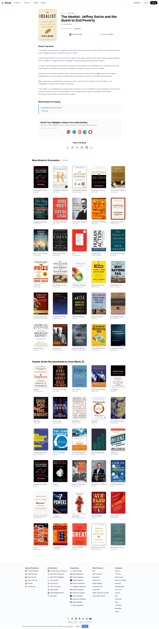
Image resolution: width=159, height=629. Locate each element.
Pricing (43, 2)
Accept (85, 626)
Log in (146, 2)
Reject (78, 626)
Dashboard (137, 2)
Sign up (153, 2)
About (36, 2)
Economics (71, 13)
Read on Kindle (77, 34)
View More (65, 160)
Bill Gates (78, 28)
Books (63, 13)
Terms (75, 622)
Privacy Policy (69, 626)
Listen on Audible (107, 34)
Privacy (82, 622)
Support (70, 622)
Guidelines (88, 622)
